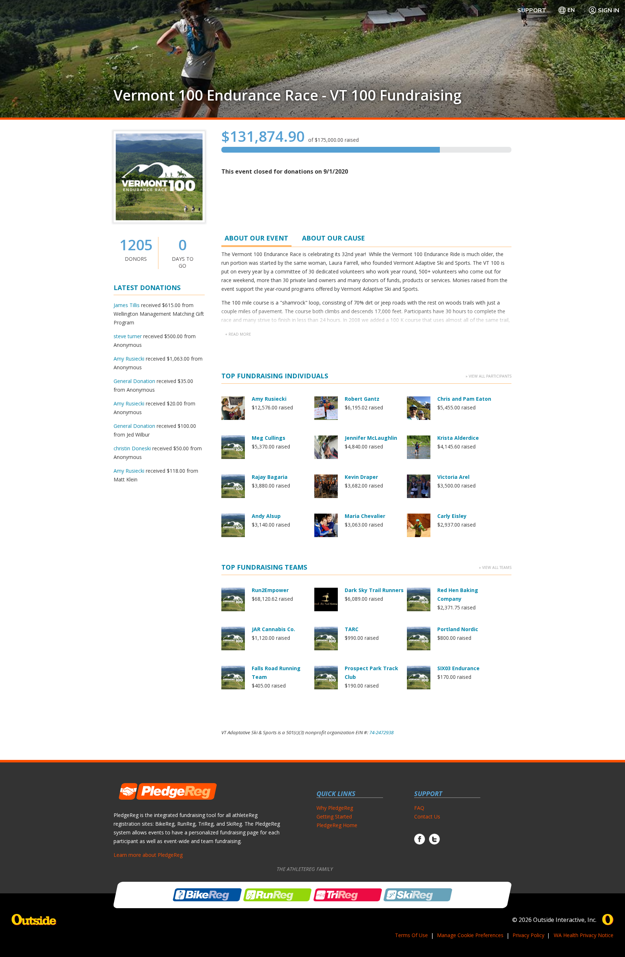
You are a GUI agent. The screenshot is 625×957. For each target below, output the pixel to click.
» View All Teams (495, 567)
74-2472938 (381, 732)
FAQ (419, 807)
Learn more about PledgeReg (148, 854)
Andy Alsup (266, 515)
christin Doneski (132, 448)
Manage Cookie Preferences (470, 935)
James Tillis (127, 305)
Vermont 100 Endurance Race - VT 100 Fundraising (288, 95)
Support (531, 10)
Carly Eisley (452, 515)
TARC (351, 629)
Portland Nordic (457, 629)
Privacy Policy (528, 935)
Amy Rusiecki (129, 358)
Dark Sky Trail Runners (374, 590)
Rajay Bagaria (270, 476)
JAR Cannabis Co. (273, 629)
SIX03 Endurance (458, 668)
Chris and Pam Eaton (464, 398)
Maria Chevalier (365, 515)
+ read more (238, 334)
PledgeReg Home (336, 825)
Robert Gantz (362, 398)
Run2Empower (270, 590)
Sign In (608, 10)
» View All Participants (488, 376)
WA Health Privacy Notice (583, 935)
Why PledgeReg (334, 807)
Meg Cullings (268, 437)
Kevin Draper (361, 476)
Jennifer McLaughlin (371, 437)
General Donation (134, 381)
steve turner (128, 336)
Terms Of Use (411, 935)
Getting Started (334, 816)
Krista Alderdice (458, 437)
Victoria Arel (453, 476)
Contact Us (427, 816)
